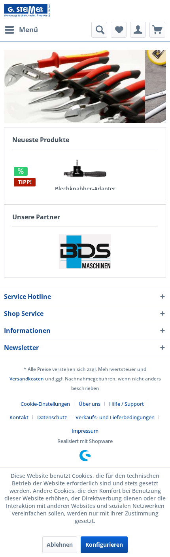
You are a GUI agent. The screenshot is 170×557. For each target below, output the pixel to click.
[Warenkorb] (157, 30)
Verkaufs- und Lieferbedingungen (115, 417)
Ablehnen (60, 544)
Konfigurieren (104, 544)
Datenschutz (52, 417)
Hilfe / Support (126, 403)
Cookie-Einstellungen (45, 403)
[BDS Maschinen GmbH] (85, 251)
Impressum (85, 430)
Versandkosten (26, 378)
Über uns (89, 403)
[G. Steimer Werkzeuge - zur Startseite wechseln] (27, 11)
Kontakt (18, 417)
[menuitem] (21, 30)
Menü (28, 29)
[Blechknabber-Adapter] (85, 168)
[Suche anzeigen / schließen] (99, 30)
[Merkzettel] (119, 30)
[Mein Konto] (138, 30)
